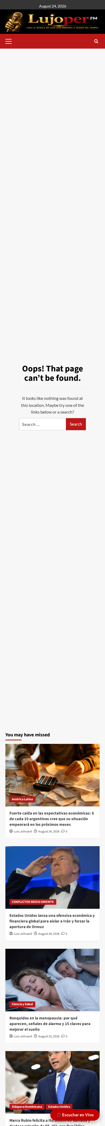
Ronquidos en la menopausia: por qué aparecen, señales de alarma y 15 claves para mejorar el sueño (49, 1023)
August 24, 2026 (49, 831)
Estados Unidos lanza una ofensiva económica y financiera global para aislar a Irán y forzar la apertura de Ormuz (52, 921)
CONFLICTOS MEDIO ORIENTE (33, 902)
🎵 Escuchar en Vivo (75, 1114)
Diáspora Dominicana (27, 1107)
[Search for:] (42, 424)
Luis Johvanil (23, 831)
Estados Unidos (59, 1107)
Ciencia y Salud (22, 1004)
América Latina (22, 799)
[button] (10, 40)
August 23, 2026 (49, 1036)
